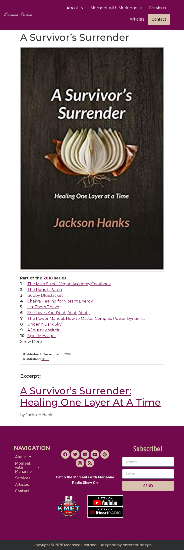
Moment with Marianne (114, 8)
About (73, 8)
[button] (75, 8)
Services (157, 8)
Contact (159, 19)
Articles (137, 19)
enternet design (137, 544)
